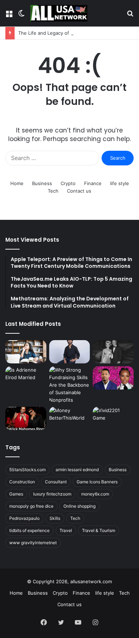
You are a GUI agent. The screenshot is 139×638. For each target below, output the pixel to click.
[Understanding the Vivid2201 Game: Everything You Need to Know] (113, 418)
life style (119, 183)
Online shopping (79, 506)
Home (17, 183)
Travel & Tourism (98, 530)
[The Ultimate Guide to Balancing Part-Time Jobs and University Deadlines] (25, 351)
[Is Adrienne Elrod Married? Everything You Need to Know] (25, 378)
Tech (53, 191)
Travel (66, 530)
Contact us (79, 191)
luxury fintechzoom (52, 494)
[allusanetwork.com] (58, 13)
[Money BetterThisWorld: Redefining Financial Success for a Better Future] (69, 418)
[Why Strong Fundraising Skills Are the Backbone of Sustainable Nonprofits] (69, 385)
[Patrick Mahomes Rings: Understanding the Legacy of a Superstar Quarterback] (25, 418)
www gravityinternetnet (33, 542)
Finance (93, 183)
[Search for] (130, 16)
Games (16, 494)
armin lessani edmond (77, 469)
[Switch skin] (21, 16)
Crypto (68, 183)
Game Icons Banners (97, 481)
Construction (22, 481)
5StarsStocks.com (27, 469)
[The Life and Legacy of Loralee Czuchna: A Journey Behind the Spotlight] (113, 351)
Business (42, 183)
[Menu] (8, 16)
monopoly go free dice (31, 506)
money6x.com (95, 494)
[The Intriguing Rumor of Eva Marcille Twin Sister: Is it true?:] (113, 378)
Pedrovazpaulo (24, 518)
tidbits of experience (29, 530)
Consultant (56, 481)
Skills (55, 518)
